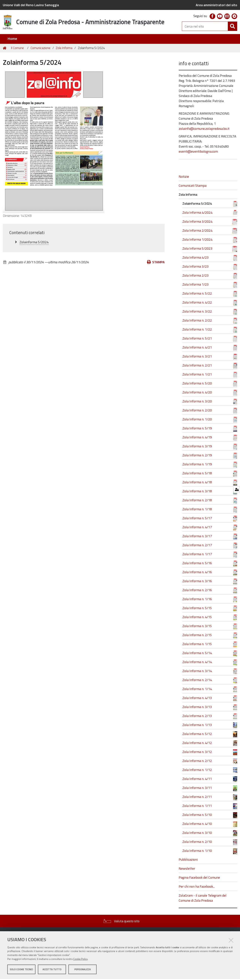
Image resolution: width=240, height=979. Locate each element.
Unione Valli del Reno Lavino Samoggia (31, 4)
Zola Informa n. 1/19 (197, 464)
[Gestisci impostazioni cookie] (236, 489)
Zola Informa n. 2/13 (197, 715)
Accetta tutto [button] (52, 969)
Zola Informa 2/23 (195, 275)
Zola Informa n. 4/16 (197, 572)
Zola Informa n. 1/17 (197, 554)
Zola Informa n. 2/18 (197, 500)
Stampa (158, 262)
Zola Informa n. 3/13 (197, 706)
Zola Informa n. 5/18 (197, 473)
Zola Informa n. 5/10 (197, 814)
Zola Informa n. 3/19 (197, 446)
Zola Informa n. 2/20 (197, 410)
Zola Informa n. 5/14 (197, 652)
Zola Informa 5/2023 (197, 248)
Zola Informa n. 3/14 (197, 670)
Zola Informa (64, 48)
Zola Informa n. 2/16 (197, 589)
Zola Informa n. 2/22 (197, 320)
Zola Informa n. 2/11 (197, 796)
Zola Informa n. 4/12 (197, 742)
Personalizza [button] (82, 969)
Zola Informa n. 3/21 (197, 356)
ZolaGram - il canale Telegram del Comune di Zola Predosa (202, 898)
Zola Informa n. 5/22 (197, 293)
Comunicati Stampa (192, 185)
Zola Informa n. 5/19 (197, 428)
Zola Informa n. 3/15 (197, 625)
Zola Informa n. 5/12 (197, 733)
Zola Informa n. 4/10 (197, 823)
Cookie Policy (80, 959)
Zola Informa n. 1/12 (197, 769)
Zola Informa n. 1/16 (197, 598)
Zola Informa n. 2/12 (197, 760)
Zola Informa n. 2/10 (197, 841)
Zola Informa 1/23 (195, 284)
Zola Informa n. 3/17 (197, 536)
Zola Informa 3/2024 (197, 221)
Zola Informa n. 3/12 (197, 751)
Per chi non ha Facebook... (197, 886)
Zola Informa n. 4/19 (197, 437)
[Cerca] (232, 26)
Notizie (184, 176)
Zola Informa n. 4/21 (197, 347)
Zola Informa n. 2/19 (197, 455)
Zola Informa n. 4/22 (197, 302)
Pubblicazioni (188, 859)
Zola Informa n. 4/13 (197, 697)
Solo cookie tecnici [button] (21, 969)
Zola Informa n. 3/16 (197, 581)
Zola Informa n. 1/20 (197, 419)
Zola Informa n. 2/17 (197, 545)
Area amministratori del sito (216, 4)
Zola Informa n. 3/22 (197, 311)
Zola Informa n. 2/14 (197, 679)
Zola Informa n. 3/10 (197, 832)
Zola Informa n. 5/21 (197, 338)
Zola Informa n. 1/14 (197, 688)
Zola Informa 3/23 (195, 266)
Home (12, 38)
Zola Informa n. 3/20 (197, 401)
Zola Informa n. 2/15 (197, 634)
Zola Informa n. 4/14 (197, 661)
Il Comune (17, 48)
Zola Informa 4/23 (195, 257)
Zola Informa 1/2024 (197, 239)
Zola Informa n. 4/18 (197, 482)
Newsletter (187, 868)
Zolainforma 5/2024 (197, 203)
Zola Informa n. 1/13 (197, 724)
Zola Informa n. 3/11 (197, 787)
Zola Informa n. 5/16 (197, 563)
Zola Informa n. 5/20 (197, 383)
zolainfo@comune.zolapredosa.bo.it (204, 128)
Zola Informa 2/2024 (197, 230)
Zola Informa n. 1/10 (197, 850)
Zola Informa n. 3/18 (197, 491)
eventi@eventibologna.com (198, 151)
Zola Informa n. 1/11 (197, 805)
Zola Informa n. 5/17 (197, 518)
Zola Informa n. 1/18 (197, 509)
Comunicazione (40, 48)
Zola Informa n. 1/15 (197, 643)
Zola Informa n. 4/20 (197, 392)
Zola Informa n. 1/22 (197, 329)
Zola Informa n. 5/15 (197, 607)
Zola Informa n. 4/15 (197, 616)
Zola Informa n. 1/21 (197, 374)
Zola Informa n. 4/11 (197, 778)
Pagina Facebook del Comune (199, 877)
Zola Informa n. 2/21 (197, 365)
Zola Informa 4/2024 (197, 212)
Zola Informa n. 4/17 (197, 527)
